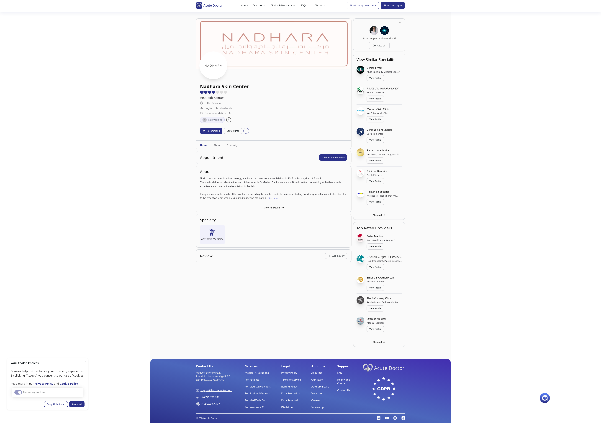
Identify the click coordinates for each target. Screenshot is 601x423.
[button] (85, 361)
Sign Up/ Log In (393, 5)
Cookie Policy (69, 383)
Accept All (77, 404)
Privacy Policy (43, 383)
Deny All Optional (56, 404)
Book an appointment (363, 5)
